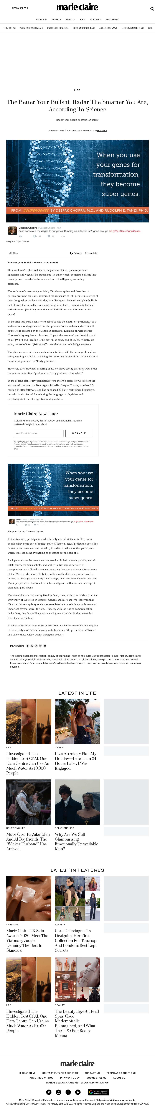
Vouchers (112, 19)
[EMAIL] (44, 646)
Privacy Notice (20, 444)
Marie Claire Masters (57, 28)
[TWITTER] (32, 646)
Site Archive (27, 1073)
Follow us (77, 253)
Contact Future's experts (60, 1073)
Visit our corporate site (122, 1100)
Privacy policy (70, 1078)
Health (70, 19)
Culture (95, 19)
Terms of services (47, 442)
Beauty (56, 19)
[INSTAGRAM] (36, 646)
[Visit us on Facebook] (68, 1092)
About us (119, 1078)
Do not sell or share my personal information (77, 1083)
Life (82, 19)
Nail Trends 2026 (108, 28)
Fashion (41, 19)
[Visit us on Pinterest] (78, 1092)
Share (15, 253)
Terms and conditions (121, 1073)
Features (102, 130)
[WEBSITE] (40, 646)
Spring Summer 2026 (84, 28)
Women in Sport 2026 (31, 28)
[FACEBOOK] (28, 646)
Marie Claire (57, 130)
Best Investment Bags (133, 28)
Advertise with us (42, 1078)
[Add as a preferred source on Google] (110, 1092)
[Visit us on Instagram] (58, 1092)
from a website (69, 326)
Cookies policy (96, 1078)
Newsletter (93, 253)
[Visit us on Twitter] (48, 1092)
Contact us (92, 1073)
